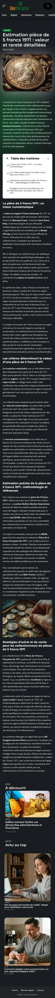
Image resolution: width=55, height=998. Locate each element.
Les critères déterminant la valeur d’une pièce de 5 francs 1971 (27, 173)
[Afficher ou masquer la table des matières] (44, 158)
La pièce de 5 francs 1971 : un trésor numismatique (26, 165)
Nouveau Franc (20, 220)
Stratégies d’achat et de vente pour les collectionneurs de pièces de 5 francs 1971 (27, 190)
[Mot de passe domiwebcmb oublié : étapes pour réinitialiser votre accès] (27, 877)
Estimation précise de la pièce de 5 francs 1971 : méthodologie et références (28, 181)
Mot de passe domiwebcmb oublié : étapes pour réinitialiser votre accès (26, 906)
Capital (6, 902)
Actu (6, 967)
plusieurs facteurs (12, 126)
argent (17, 213)
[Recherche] (48, 6)
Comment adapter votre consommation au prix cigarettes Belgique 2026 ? (26, 970)
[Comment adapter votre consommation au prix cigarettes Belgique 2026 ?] (27, 942)
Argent (7, 30)
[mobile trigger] (5, 6)
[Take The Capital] (19, 6)
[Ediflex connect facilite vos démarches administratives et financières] (27, 804)
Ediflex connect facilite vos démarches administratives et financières (23, 825)
